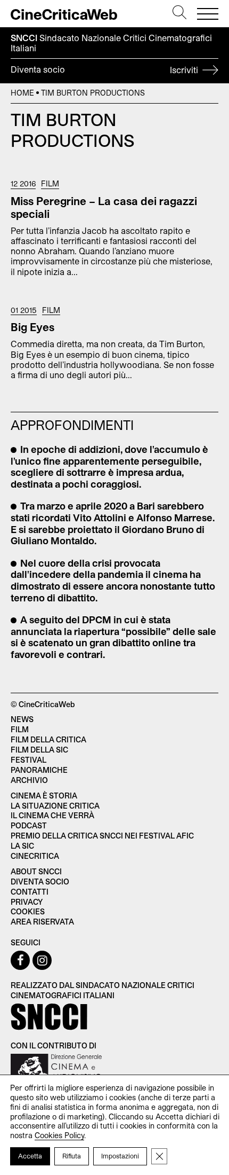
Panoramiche (39, 769)
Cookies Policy (59, 1135)
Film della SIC (39, 749)
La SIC (22, 845)
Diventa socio (105, 69)
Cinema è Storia (44, 795)
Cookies (28, 911)
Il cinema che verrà (52, 815)
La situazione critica (55, 805)
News (22, 719)
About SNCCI (36, 871)
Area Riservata (42, 921)
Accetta (30, 1156)
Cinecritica (35, 855)
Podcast (29, 825)
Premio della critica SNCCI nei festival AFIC (102, 835)
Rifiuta (71, 1156)
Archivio (29, 780)
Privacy (27, 901)
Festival (28, 759)
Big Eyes (32, 326)
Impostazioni (120, 1156)
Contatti (29, 891)
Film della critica (48, 739)
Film (50, 183)
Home (22, 92)
